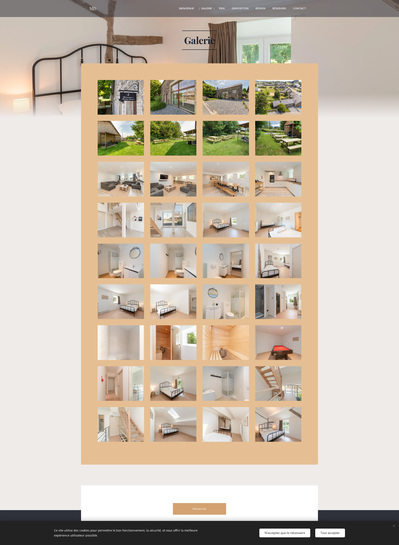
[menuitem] (187, 8)
